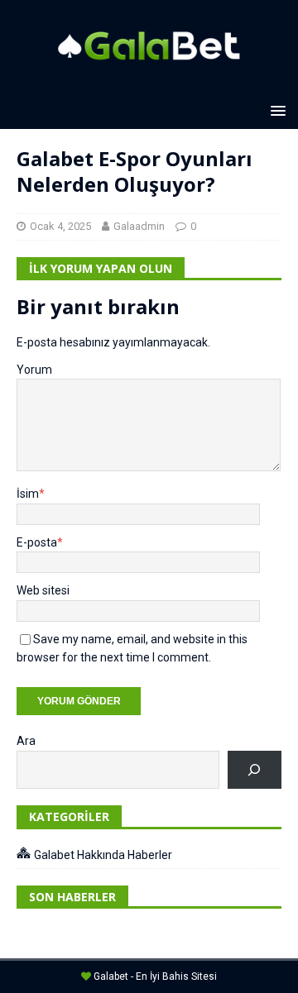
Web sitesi (43, 590)
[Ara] (254, 770)
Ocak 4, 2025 (60, 226)
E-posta (37, 542)
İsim (28, 493)
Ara (26, 740)
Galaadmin (139, 226)
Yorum (34, 369)
